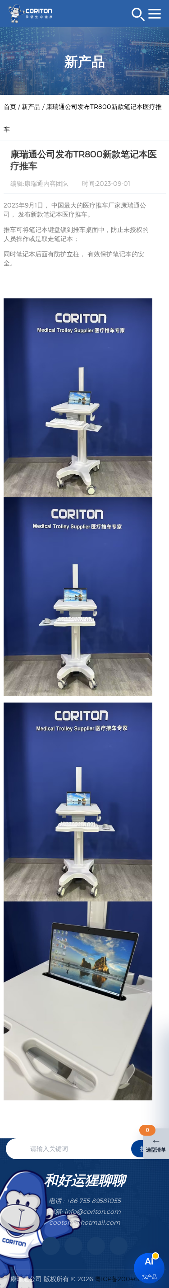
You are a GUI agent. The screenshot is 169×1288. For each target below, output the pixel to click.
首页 (10, 106)
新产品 (31, 106)
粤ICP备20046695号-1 (127, 1279)
